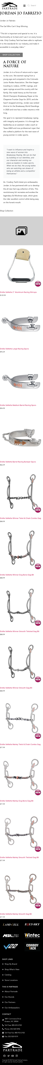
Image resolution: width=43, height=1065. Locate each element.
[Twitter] (8, 1056)
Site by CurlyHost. (18, 1062)
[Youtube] (12, 1056)
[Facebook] (4, 1056)
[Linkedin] (17, 1056)
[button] (24, 6)
